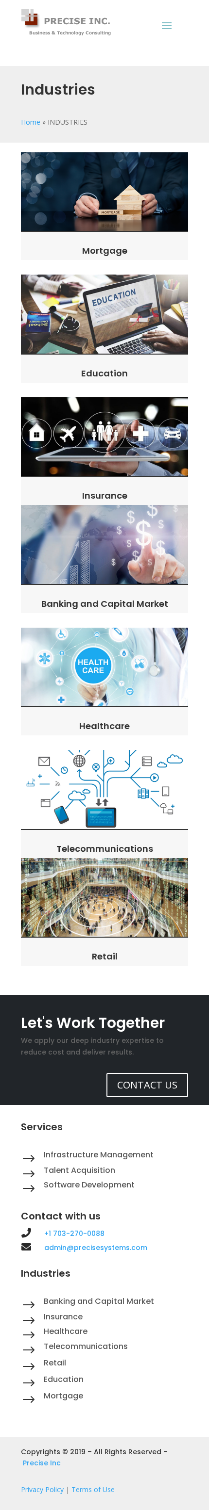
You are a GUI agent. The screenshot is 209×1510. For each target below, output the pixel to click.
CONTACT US (147, 1084)
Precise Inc (42, 1463)
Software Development (89, 1184)
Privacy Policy (42, 1489)
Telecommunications (104, 849)
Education (104, 373)
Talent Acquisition (79, 1170)
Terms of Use (93, 1489)
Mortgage (104, 250)
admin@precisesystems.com (95, 1247)
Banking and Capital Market (104, 604)
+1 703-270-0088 (74, 1233)
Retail (105, 956)
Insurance (104, 495)
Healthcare (104, 726)
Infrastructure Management (99, 1154)
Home (30, 122)
